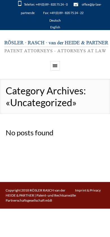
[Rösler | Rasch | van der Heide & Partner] (56, 47)
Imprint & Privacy (88, 190)
